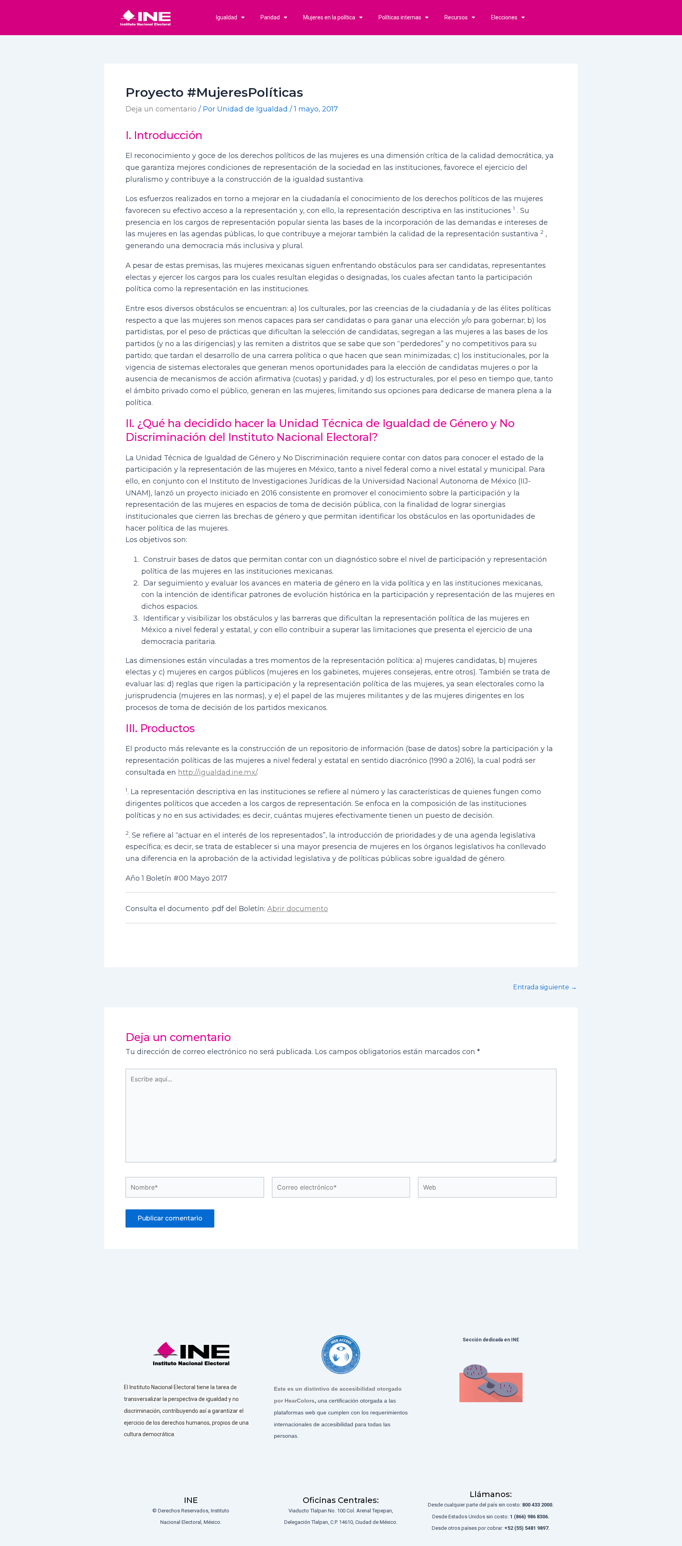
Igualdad (226, 17)
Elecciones (504, 17)
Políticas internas (399, 17)
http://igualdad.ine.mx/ (217, 772)
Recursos (456, 17)
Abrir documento (297, 908)
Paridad (270, 17)
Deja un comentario (161, 109)
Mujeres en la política (329, 17)
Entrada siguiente (545, 987)
